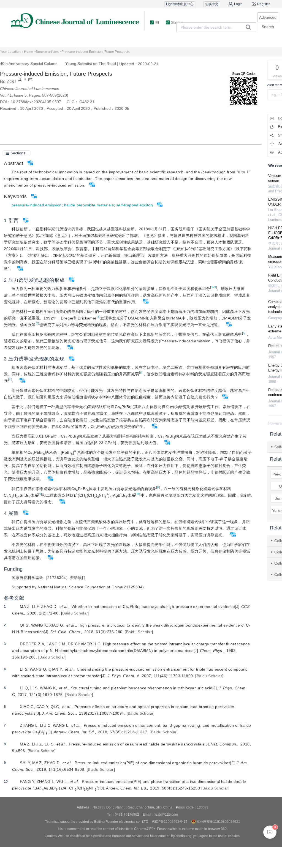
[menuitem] (29, 40)
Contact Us (252, 39)
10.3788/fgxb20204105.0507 (36, 102)
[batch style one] (270, 832)
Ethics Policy (215, 39)
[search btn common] (248, 27)
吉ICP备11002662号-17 (170, 822)
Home (30, 39)
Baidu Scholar (75, 613)
